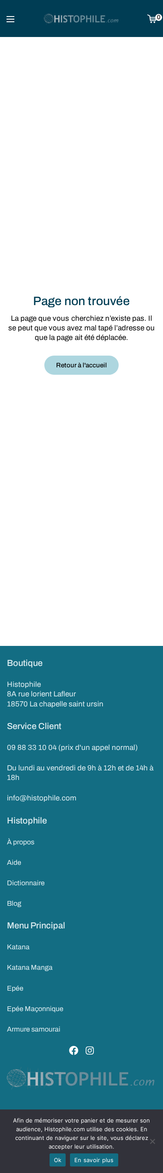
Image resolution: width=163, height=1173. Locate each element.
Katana (18, 947)
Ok (58, 1159)
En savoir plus (94, 1159)
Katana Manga (30, 967)
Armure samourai (33, 1029)
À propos (20, 842)
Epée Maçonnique (35, 1008)
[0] (151, 18)
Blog (14, 903)
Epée (15, 988)
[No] (152, 1141)
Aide (14, 862)
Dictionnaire (26, 883)
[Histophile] (81, 18)
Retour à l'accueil (81, 365)
